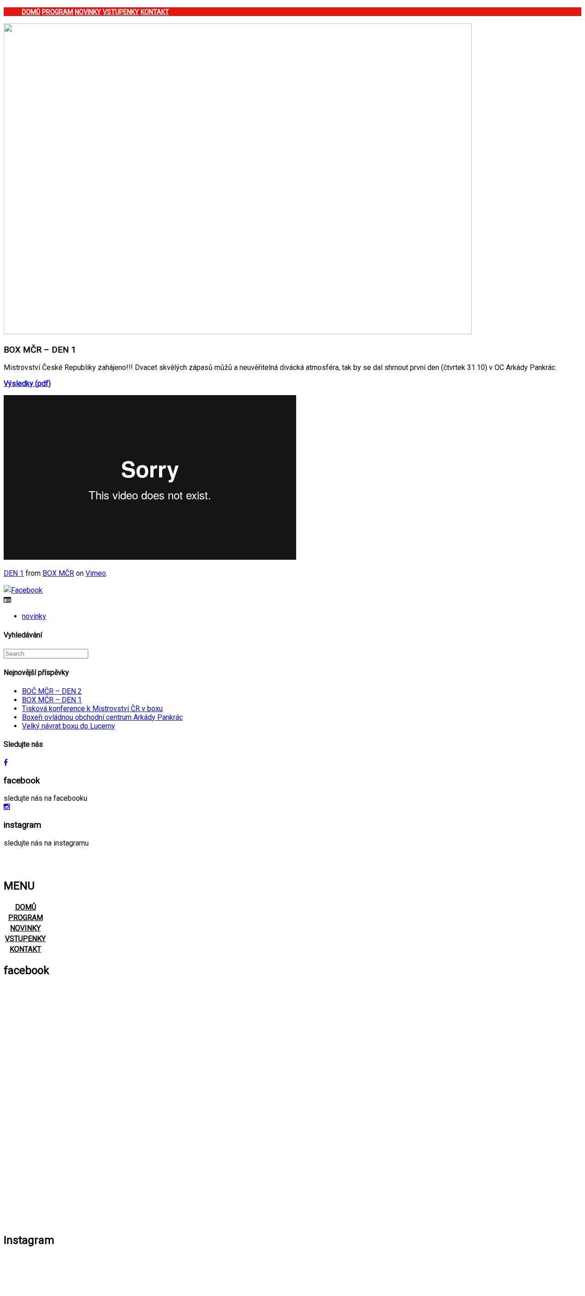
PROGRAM (25, 917)
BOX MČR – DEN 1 (52, 700)
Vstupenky (121, 12)
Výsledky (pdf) (27, 383)
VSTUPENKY (25, 938)
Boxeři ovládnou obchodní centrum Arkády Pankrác (102, 717)
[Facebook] (23, 590)
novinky (34, 616)
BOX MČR (58, 573)
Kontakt (155, 12)
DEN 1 (14, 573)
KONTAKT (25, 949)
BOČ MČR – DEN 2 (52, 691)
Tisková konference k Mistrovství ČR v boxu (92, 708)
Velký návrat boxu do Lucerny (68, 726)
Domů (31, 12)
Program (57, 12)
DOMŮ (25, 907)
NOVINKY (25, 928)
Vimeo (95, 573)
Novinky (88, 12)
